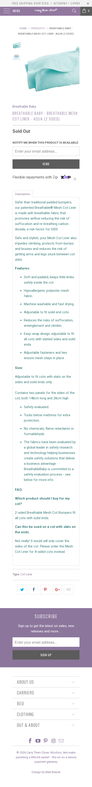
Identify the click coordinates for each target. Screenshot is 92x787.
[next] (75, 69)
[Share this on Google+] (57, 590)
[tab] (23, 193)
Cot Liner (26, 574)
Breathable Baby (24, 106)
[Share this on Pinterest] (45, 590)
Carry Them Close (38, 752)
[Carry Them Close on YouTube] (38, 741)
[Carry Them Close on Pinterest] (45, 741)
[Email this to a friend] (68, 590)
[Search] (74, 10)
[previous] (28, 69)
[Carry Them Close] (46, 11)
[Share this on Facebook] (33, 590)
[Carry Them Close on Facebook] (30, 741)
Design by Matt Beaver (46, 772)
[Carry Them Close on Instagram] (53, 741)
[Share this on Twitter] (22, 590)
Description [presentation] (22, 194)
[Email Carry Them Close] (61, 741)
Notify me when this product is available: (46, 142)
